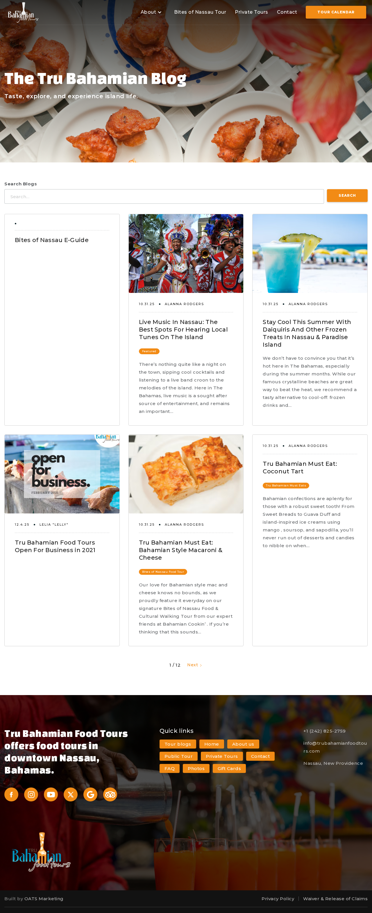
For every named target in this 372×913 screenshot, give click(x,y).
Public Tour (178, 756)
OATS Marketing (44, 898)
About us (243, 744)
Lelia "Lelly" (54, 524)
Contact (287, 12)
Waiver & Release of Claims (335, 898)
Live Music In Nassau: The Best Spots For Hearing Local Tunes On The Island (183, 329)
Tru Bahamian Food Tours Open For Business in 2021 (55, 546)
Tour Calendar (336, 12)
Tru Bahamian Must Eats (286, 485)
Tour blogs (177, 744)
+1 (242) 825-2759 (324, 731)
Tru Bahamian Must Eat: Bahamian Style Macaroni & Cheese (181, 550)
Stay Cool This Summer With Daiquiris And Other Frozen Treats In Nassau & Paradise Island (307, 333)
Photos (196, 768)
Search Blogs (20, 184)
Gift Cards (229, 768)
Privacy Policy (278, 898)
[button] (150, 12)
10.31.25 (147, 304)
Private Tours (251, 12)
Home (211, 744)
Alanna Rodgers (184, 304)
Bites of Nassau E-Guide (52, 240)
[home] (23, 12)
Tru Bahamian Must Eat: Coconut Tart (300, 467)
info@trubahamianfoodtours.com (335, 747)
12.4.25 (22, 524)
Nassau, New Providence (333, 763)
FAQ (169, 768)
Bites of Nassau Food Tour (163, 572)
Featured (149, 351)
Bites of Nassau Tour (200, 12)
